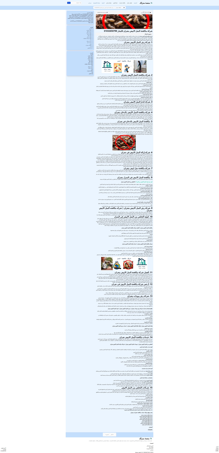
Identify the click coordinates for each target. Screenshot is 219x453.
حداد (91, 39)
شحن (91, 44)
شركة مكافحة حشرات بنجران (146, 415)
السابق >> (107, 434)
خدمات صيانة (89, 41)
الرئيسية (135, 3)
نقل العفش (115, 3)
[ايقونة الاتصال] (3, 449)
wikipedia (150, 429)
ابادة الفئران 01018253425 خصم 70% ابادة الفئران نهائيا (82, 14)
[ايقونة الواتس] (217, 449)
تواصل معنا (151, 447)
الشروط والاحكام (150, 446)
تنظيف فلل (90, 35)
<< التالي (112, 434)
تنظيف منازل (129, 3)
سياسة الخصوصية (96, 3)
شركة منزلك (126, 45)
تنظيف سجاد (89, 34)
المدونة (103, 3)
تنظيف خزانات (89, 33)
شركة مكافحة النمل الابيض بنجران (145, 36)
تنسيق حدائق (89, 31)
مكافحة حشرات (122, 3)
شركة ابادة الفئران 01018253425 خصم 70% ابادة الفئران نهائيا (81, 17)
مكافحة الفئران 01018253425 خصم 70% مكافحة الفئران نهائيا (81, 15)
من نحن (89, 3)
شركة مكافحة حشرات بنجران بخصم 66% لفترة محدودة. (135, 410)
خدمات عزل (89, 42)
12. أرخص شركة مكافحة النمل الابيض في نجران (132, 284)
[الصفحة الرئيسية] (123, 7)
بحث (69, 2)
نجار (91, 46)
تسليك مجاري (108, 3)
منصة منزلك (148, 410)
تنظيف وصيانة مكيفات (87, 38)
